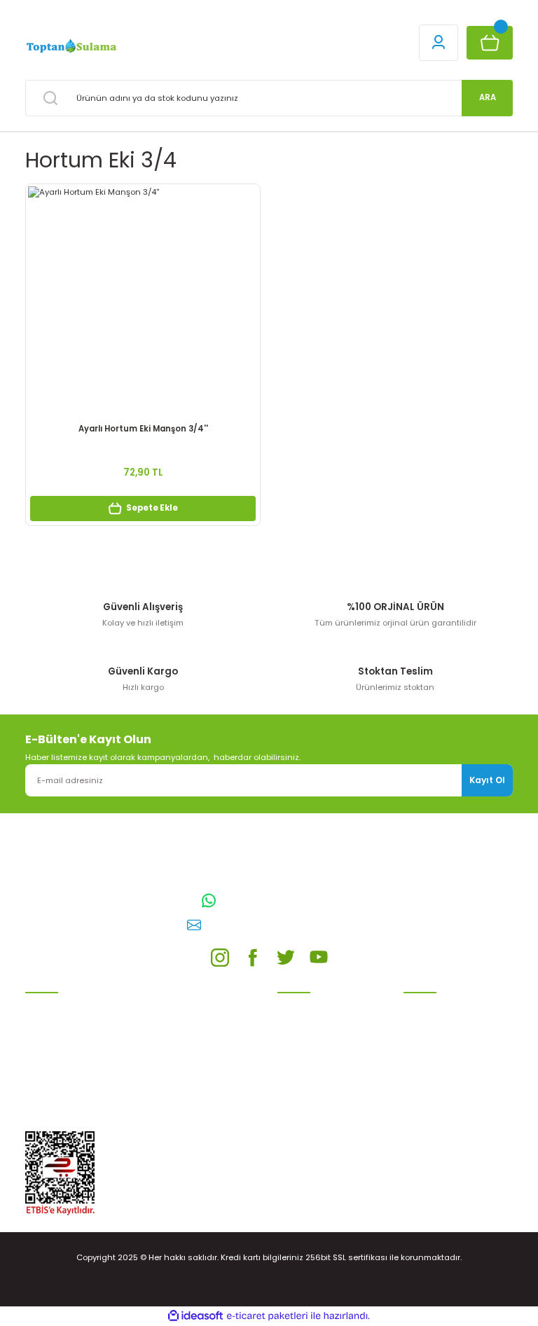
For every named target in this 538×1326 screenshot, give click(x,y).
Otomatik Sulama (60, 1024)
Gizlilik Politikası (308, 1044)
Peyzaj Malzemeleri (63, 1124)
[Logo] (70, 46)
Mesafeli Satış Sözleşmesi (328, 1024)
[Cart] (490, 43)
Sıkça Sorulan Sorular (447, 1078)
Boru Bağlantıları (58, 1084)
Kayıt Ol (487, 780)
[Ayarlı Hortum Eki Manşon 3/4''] (143, 301)
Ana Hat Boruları (58, 1044)
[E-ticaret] (267, 1316)
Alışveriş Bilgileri (308, 1004)
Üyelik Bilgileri (430, 1024)
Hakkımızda (427, 1097)
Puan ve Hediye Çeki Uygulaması (444, 1051)
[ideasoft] (195, 1316)
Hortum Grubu (53, 1064)
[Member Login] (438, 42)
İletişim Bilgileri (433, 1004)
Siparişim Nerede (311, 1104)
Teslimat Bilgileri (310, 1084)
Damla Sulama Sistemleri (76, 1004)
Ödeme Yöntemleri (314, 1064)
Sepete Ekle (152, 507)
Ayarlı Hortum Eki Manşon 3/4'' (143, 428)
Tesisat (40, 1104)
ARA (487, 97)
